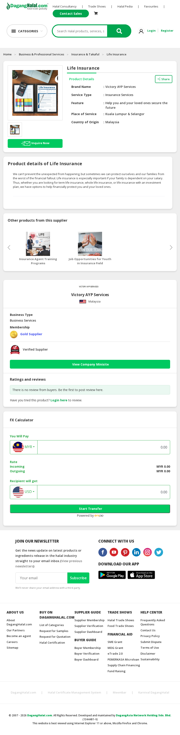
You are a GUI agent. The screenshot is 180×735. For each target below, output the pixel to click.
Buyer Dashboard (86, 659)
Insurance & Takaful (85, 54)
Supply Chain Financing (124, 665)
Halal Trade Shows (121, 620)
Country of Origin (85, 122)
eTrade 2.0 (115, 653)
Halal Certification (52, 642)
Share (165, 79)
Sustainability (150, 659)
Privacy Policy (150, 636)
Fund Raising (117, 671)
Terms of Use (149, 648)
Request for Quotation (55, 637)
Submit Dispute (151, 642)
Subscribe (78, 578)
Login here (58, 400)
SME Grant (115, 642)
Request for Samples (54, 631)
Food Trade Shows (121, 626)
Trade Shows (97, 6)
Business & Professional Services (41, 54)
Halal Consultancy (65, 6)
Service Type (81, 95)
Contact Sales (71, 13)
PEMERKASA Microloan (123, 659)
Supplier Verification (88, 626)
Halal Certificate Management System (74, 692)
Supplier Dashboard (88, 632)
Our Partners (16, 630)
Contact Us (147, 630)
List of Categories (52, 625)
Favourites (151, 6)
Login (151, 31)
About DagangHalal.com (19, 622)
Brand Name (81, 87)
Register (167, 31)
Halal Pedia (125, 6)
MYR (28, 446)
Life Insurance (116, 54)
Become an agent (19, 636)
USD (28, 491)
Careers (12, 642)
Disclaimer (147, 653)
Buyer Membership (87, 648)
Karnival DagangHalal (153, 692)
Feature (77, 103)
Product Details (81, 79)
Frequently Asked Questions (152, 622)
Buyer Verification (86, 653)
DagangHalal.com (23, 692)
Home (7, 54)
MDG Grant (115, 648)
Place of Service (84, 114)
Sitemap (12, 648)
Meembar (119, 692)
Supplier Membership (89, 620)
